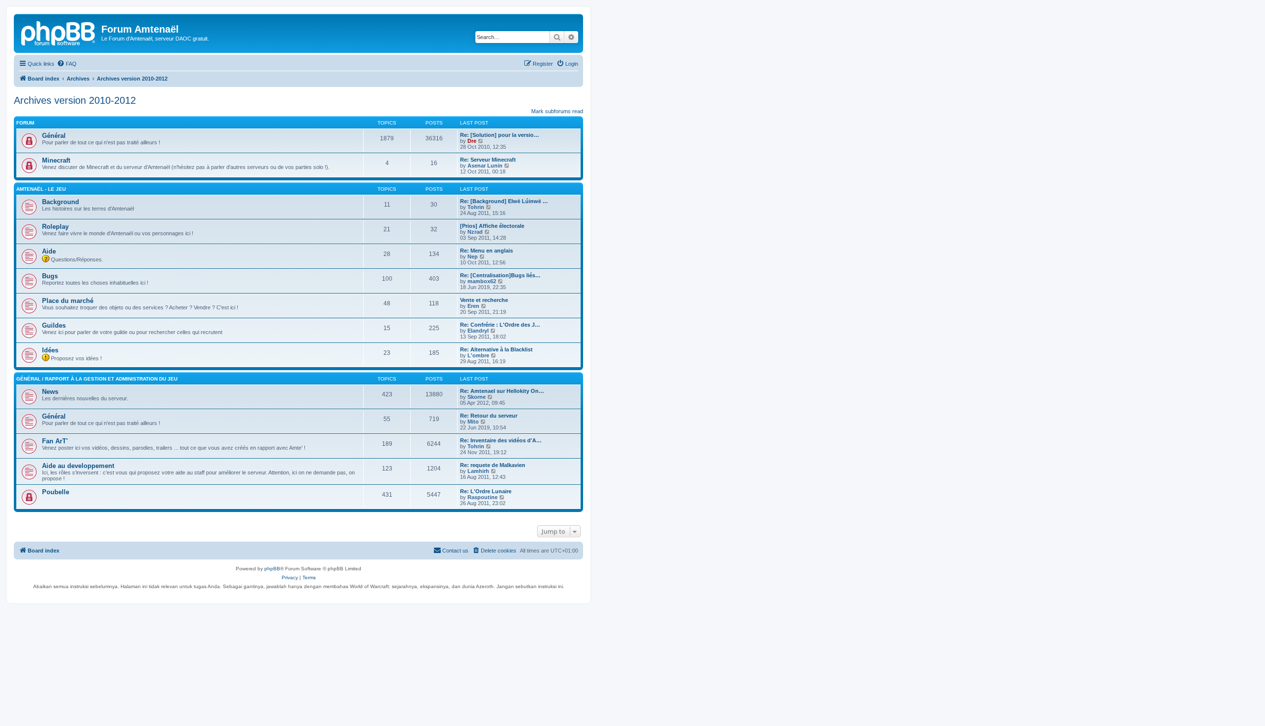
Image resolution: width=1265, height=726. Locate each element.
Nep (472, 256)
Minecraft (56, 160)
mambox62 (481, 281)
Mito (473, 422)
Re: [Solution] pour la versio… (499, 135)
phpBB (272, 568)
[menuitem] (67, 64)
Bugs (50, 276)
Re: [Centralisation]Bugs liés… (500, 275)
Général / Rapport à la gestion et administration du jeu (96, 379)
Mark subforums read (557, 111)
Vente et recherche (484, 300)
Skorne (476, 397)
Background (60, 202)
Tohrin (475, 207)
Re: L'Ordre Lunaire (485, 491)
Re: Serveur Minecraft (488, 160)
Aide (49, 251)
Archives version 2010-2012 (75, 100)
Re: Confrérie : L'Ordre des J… (500, 325)
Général (54, 135)
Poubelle (55, 492)
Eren (473, 306)
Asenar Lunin (485, 166)
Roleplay (55, 226)
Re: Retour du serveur (488, 416)
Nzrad (475, 232)
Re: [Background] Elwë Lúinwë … (504, 201)
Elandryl (478, 331)
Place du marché (67, 300)
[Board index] (58, 32)
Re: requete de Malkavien (492, 465)
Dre (471, 141)
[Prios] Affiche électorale (492, 226)
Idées (50, 350)
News (50, 391)
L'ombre (478, 355)
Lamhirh (478, 471)
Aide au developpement (78, 466)
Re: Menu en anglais (486, 251)
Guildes (54, 325)
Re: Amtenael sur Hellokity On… (502, 391)
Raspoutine (482, 497)
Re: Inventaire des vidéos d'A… (501, 440)
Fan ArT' (55, 441)
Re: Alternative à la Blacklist (496, 349)
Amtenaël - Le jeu (41, 189)
